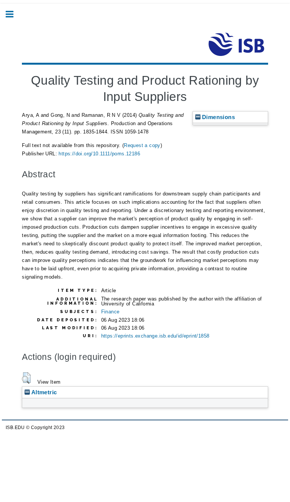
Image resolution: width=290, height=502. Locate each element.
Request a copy (142, 145)
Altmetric (43, 392)
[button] (26, 378)
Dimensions (218, 117)
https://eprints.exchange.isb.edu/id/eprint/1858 (155, 336)
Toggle (13, 14)
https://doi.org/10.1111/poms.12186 (99, 153)
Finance (110, 312)
